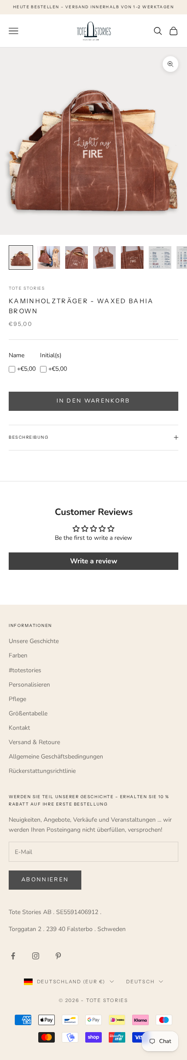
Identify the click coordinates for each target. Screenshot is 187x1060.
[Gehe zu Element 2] (49, 257)
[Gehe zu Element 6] (160, 257)
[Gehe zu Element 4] (104, 257)
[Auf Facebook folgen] (13, 956)
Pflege (17, 699)
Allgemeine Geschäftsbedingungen (56, 756)
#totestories (25, 670)
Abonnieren (45, 880)
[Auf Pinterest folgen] (58, 956)
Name (16, 355)
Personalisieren (29, 685)
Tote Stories (27, 288)
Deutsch (140, 982)
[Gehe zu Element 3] (76, 257)
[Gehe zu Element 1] (21, 257)
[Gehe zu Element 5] (132, 257)
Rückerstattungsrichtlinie (42, 771)
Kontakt (19, 728)
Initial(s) (50, 355)
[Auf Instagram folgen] (35, 956)
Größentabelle (28, 713)
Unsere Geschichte (34, 641)
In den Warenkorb (93, 401)
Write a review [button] (93, 561)
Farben (18, 655)
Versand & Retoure (34, 742)
